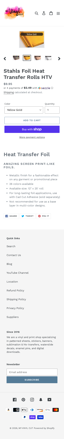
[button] (32, 88)
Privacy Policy (15, 308)
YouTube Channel (18, 272)
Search (11, 246)
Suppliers (13, 317)
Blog (9, 263)
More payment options (32, 137)
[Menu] (58, 13)
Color (7, 103)
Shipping (9, 92)
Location (12, 281)
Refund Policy (15, 290)
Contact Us (14, 255)
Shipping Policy (16, 299)
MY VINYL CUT (26, 428)
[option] (16, 58)
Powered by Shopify (44, 428)
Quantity (49, 103)
